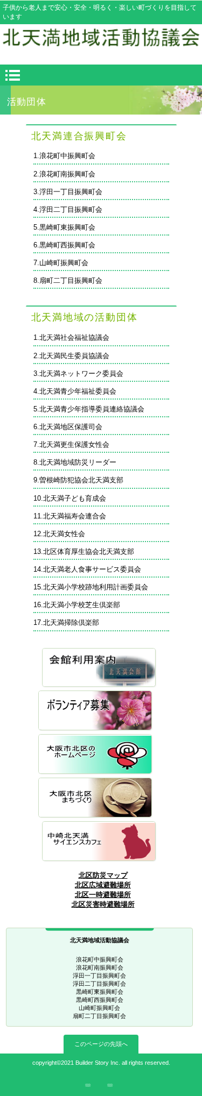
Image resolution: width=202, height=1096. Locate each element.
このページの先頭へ (101, 1044)
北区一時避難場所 (103, 895)
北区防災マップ (103, 875)
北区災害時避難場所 (103, 904)
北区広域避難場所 (103, 885)
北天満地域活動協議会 (101, 42)
